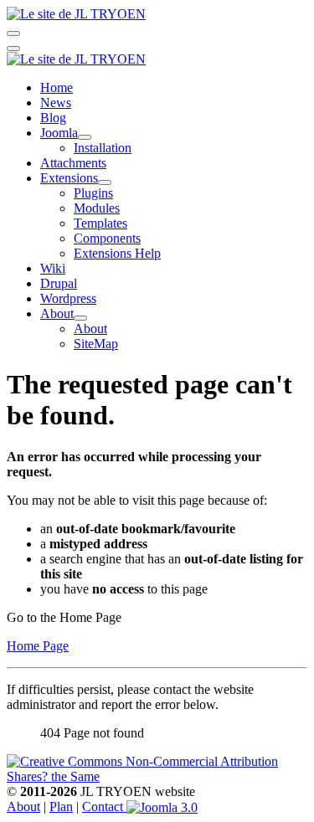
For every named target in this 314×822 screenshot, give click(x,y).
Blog (53, 117)
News (55, 102)
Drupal (58, 283)
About (57, 313)
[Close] (13, 48)
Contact (104, 806)
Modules (97, 208)
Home (56, 87)
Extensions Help (117, 253)
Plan (61, 806)
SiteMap (96, 344)
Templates (100, 223)
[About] (80, 318)
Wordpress (68, 298)
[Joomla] (84, 137)
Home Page (38, 646)
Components (107, 238)
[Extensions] (104, 182)
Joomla (59, 133)
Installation (102, 148)
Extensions (69, 178)
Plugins (93, 193)
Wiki (52, 268)
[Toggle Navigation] (13, 33)
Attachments (73, 163)
